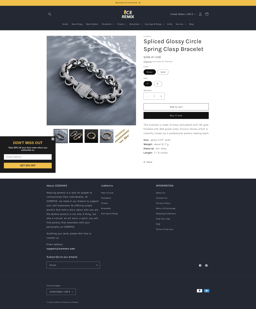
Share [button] (149, 162)
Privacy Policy (163, 203)
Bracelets (106, 208)
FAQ (158, 224)
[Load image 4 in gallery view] (106, 136)
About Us (160, 192)
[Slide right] (133, 136)
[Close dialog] (52, 138)
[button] (50, 14)
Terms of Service (164, 229)
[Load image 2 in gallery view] (76, 136)
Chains (104, 203)
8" (158, 83)
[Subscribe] (96, 265)
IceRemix (57, 302)
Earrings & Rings (109, 213)
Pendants (106, 198)
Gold (163, 72)
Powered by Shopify (70, 302)
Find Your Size (163, 218)
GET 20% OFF (28, 165)
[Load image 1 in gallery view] (61, 136)
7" (148, 83)
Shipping (148, 61)
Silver (150, 72)
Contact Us (161, 198)
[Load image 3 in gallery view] (91, 136)
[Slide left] (50, 136)
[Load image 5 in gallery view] (122, 136)
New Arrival (107, 192)
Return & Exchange (166, 208)
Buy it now (176, 115)
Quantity (148, 90)
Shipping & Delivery (166, 213)
